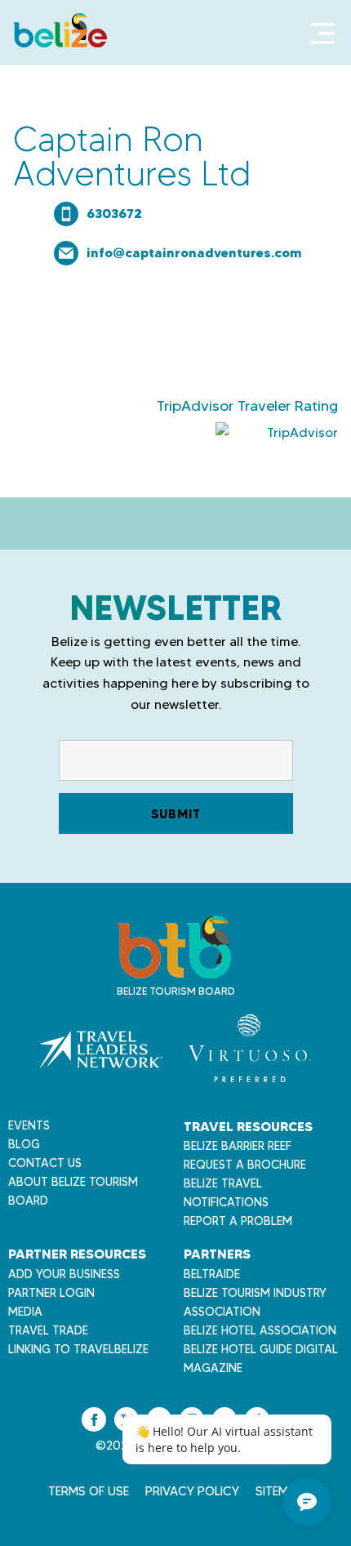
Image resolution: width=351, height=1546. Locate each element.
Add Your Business (64, 1274)
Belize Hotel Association (260, 1330)
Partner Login (51, 1292)
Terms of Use (88, 1491)
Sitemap (279, 1491)
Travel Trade (48, 1330)
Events (29, 1125)
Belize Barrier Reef (237, 1145)
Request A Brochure (245, 1164)
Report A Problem (238, 1221)
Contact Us (45, 1163)
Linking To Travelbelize (78, 1349)
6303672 (114, 213)
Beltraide (212, 1274)
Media (25, 1311)
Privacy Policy (192, 1491)
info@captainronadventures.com (194, 252)
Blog (24, 1144)
